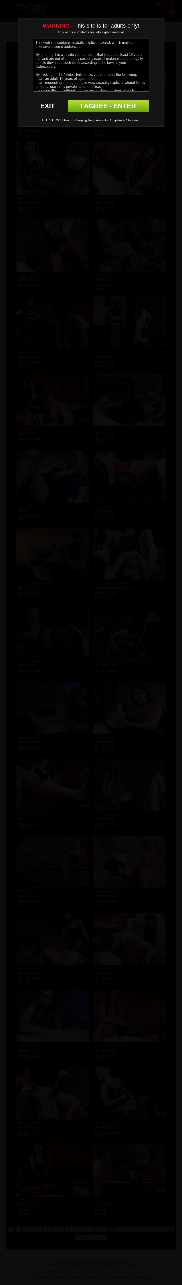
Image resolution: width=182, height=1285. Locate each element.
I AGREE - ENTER (108, 106)
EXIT (47, 106)
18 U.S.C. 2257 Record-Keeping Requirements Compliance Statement (91, 120)
